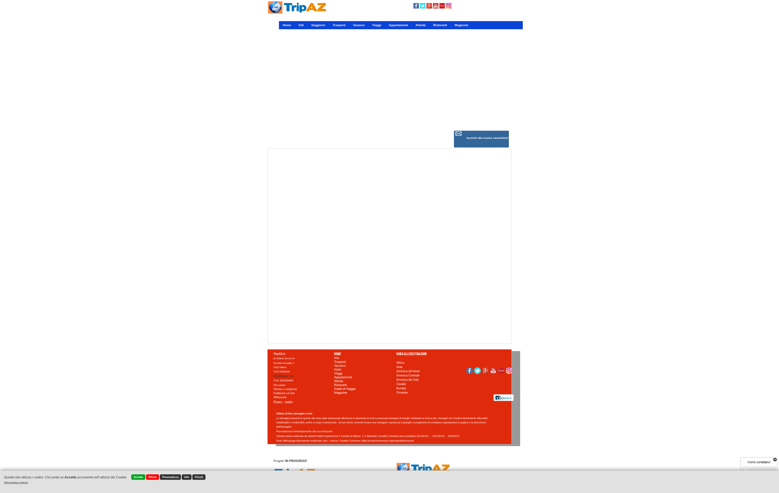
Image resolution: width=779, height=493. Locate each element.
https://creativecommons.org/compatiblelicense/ (388, 440)
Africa (400, 362)
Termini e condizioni (285, 389)
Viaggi (376, 25)
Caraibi (401, 384)
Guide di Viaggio (345, 388)
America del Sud (407, 379)
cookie (289, 401)
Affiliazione (279, 397)
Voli (301, 25)
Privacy (277, 401)
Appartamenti (398, 25)
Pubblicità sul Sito (284, 393)
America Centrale (408, 375)
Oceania (402, 392)
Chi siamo (279, 385)
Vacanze (359, 25)
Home (287, 25)
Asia (399, 367)
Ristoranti (440, 25)
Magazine (461, 25)
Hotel (337, 369)
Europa (401, 388)
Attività (420, 25)
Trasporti (339, 25)
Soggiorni (318, 25)
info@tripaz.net (283, 376)
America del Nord (408, 371)
